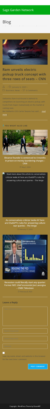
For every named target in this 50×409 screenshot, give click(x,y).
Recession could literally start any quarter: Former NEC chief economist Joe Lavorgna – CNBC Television (25, 285)
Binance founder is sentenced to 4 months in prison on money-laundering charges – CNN (25, 160)
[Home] (3, 26)
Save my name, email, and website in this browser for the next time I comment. (24, 358)
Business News (13, 90)
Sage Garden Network (18, 10)
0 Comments (32, 90)
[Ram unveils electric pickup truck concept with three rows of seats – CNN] (25, 52)
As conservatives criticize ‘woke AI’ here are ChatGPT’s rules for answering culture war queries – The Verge (25, 223)
